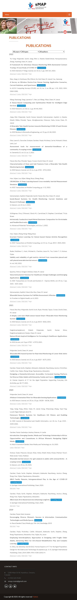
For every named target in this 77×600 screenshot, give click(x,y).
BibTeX (24, 74)
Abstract (13, 74)
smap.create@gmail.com (17, 581)
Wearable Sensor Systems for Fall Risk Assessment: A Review (33, 295)
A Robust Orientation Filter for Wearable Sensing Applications (33, 397)
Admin (35, 597)
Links (19, 74)
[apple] (15, 586)
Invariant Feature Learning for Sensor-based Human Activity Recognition (38, 237)
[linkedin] (6, 586)
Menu (7, 14)
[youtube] (10, 586)
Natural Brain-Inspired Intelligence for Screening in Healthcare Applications (38, 336)
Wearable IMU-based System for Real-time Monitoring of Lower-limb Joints (38, 353)
